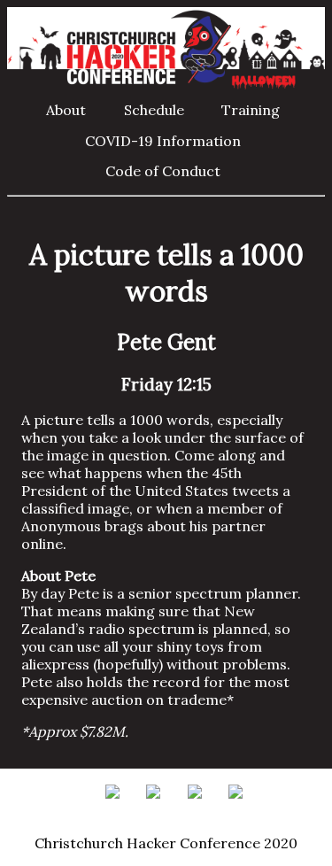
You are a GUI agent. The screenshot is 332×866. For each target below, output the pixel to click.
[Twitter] (157, 807)
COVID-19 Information (163, 141)
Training (250, 110)
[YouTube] (199, 807)
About (66, 110)
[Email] (117, 807)
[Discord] (238, 807)
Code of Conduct (162, 171)
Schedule (154, 110)
